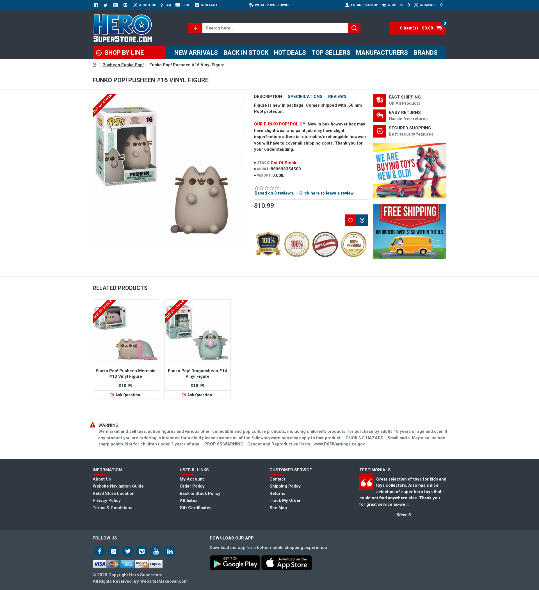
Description (268, 96)
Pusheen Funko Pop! (123, 64)
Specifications (305, 96)
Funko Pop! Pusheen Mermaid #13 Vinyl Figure (126, 373)
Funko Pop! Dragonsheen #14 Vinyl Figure (197, 373)
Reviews (337, 96)
